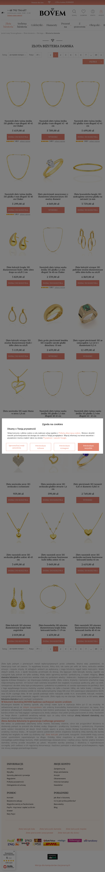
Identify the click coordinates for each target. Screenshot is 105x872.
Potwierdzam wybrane (40, 446)
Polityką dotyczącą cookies (70, 433)
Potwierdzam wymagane (64, 446)
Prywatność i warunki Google (54, 438)
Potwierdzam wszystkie (88, 446)
